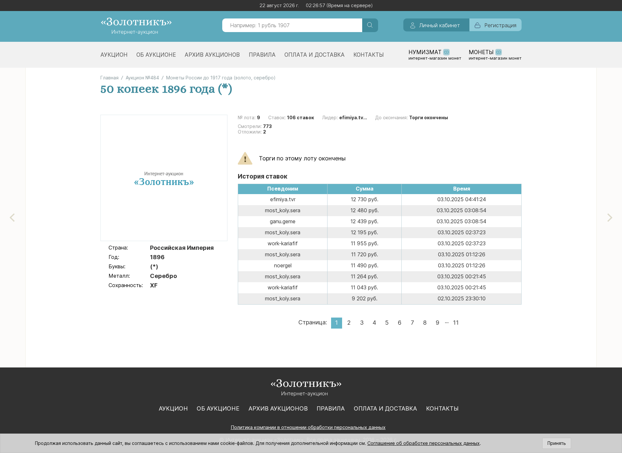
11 (456, 322)
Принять (556, 443)
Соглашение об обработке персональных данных (423, 443)
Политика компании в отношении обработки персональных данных (308, 427)
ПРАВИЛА (262, 55)
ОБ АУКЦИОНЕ (156, 55)
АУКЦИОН (114, 55)
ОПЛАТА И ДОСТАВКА (314, 55)
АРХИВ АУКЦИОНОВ (212, 55)
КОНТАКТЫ (368, 55)
